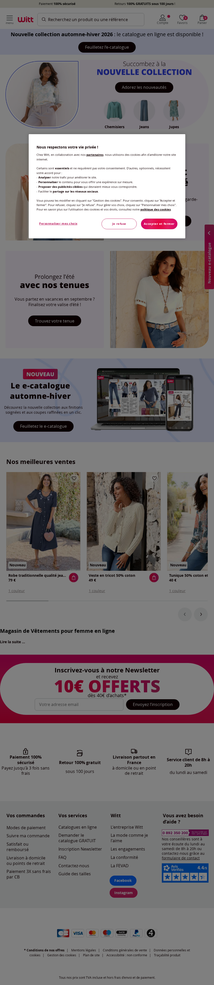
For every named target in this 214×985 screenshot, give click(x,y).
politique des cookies (155, 209)
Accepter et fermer (159, 224)
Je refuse (119, 224)
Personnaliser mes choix (58, 223)
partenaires (94, 155)
